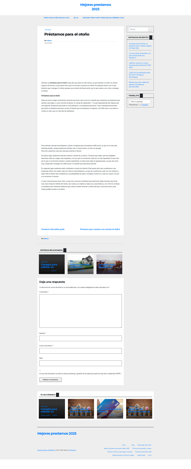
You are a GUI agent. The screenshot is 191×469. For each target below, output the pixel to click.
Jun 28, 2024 (133, 415)
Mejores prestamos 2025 (56, 433)
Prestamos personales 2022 (56, 18)
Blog (76, 18)
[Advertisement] (80, 65)
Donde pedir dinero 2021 (144, 445)
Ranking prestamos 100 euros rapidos (123, 455)
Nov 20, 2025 (74, 415)
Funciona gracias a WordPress (46, 450)
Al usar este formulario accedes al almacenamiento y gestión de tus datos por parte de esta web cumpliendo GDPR (80, 373)
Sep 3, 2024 (103, 415)
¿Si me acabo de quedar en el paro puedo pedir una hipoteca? (140, 55)
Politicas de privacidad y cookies (141, 448)
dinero (49, 40)
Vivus (149, 455)
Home (124, 445)
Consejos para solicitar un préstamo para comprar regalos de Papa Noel (140, 46)
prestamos (48, 29)
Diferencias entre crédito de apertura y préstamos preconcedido (139, 84)
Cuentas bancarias (105, 406)
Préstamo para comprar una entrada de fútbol (100, 229)
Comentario (44, 292)
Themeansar (72, 450)
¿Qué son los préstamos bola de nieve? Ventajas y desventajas (139, 75)
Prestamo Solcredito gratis (53, 229)
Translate (144, 105)
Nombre (42, 333)
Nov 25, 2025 (45, 415)
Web (41, 358)
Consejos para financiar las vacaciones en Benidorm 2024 (107, 268)
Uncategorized (75, 406)
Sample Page (141, 455)
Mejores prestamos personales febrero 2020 (103, 18)
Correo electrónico (46, 346)
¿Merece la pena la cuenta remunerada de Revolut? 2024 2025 (140, 65)
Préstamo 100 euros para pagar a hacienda (119, 452)
